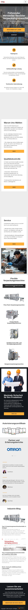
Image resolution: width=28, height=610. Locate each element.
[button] (3, 450)
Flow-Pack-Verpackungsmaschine (14, 305)
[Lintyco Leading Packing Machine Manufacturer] (3, 2)
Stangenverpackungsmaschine (14, 364)
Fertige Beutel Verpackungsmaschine (14, 322)
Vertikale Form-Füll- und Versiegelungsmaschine (14, 343)
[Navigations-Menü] (25, 2)
